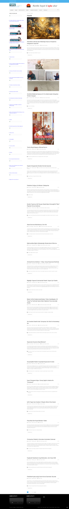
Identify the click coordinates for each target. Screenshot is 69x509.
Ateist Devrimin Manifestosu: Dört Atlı (37, 224)
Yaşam (16, 10)
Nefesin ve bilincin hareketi (13, 172)
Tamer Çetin (29, 167)
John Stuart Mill (37, 467)
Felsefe (40, 10)
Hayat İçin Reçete (35, 411)
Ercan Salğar (39, 156)
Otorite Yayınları (45, 156)
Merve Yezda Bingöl (30, 226)
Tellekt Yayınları (54, 351)
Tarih (41, 478)
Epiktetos (29, 194)
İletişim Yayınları (46, 332)
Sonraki (35, 492)
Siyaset (27, 10)
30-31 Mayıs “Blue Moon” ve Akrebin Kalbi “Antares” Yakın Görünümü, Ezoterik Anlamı (16, 21)
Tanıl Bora (55, 332)
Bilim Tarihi (31, 156)
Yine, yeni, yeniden (12, 145)
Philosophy (41, 467)
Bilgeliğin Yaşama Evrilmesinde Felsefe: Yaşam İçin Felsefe (42, 280)
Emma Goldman (47, 215)
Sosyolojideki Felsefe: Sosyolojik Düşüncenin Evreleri (40, 361)
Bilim (38, 149)
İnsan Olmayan (42, 391)
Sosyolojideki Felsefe (54, 391)
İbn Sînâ (43, 332)
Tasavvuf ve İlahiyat (34, 10)
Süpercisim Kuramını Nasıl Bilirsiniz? (36, 342)
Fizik (42, 351)
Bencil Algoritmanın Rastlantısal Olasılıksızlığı (15, 98)
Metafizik (50, 448)
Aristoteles (29, 332)
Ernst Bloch (37, 332)
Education (29, 252)
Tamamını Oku (30, 108)
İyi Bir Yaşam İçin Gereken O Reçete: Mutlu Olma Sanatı (41, 402)
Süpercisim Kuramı (49, 351)
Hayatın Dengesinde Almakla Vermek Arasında (39, 166)
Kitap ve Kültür (21, 10)
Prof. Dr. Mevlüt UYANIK (31, 45)
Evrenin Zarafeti (37, 351)
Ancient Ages (34, 448)
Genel (42, 282)
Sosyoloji (28, 168)
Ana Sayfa (28, 13)
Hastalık (10, 119)
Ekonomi (39, 167)
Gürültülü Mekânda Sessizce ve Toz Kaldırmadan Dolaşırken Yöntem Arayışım (42, 95)
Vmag (22, 507)
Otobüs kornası (11, 132)
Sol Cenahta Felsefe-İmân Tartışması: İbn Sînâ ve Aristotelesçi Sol (43, 322)
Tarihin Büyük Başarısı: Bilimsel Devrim (37, 147)
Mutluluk (39, 411)
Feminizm (54, 215)
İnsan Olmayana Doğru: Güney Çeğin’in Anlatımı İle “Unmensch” (40, 381)
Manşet (46, 45)
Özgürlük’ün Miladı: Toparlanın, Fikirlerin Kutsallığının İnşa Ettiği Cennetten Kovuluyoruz (16, 42)
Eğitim (39, 245)
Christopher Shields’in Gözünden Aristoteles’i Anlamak (41, 439)
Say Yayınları (43, 411)
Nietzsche (49, 391)
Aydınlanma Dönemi (31, 391)
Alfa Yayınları (30, 448)
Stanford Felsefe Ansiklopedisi (47, 467)
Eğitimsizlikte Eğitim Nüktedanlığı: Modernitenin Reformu (42, 243)
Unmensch (29, 392)
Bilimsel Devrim (35, 156)
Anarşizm (29, 215)
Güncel (44, 167)
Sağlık (50, 304)
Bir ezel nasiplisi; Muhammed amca (14, 158)
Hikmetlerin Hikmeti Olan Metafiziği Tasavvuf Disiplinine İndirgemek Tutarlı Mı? (41, 42)
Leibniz (50, 332)
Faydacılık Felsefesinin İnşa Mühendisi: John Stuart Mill (41, 458)
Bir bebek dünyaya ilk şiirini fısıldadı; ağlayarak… (16, 126)
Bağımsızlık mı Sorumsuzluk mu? (14, 179)
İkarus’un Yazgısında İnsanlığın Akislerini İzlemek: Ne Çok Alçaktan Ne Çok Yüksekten (16, 64)
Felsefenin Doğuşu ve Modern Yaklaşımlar (38, 185)
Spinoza (53, 332)
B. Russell (29, 411)
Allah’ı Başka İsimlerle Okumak (13, 91)
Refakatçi (10, 152)
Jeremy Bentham (32, 467)
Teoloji (51, 226)
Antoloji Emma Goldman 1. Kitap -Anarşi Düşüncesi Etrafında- (43, 262)
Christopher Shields (42, 448)
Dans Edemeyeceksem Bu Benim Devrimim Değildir (38, 215)
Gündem (11, 10)
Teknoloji (45, 10)
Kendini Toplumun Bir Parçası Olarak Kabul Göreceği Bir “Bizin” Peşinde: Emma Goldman (43, 205)
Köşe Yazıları (43, 45)
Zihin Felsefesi (30, 352)
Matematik (44, 351)
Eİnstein (33, 351)
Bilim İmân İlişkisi (33, 332)
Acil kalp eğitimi (11, 139)
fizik (44, 226)
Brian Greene (30, 351)
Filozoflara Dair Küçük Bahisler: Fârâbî (37, 420)
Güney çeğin (38, 391)
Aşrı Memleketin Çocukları (13, 35)
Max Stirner (46, 391)
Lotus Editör (29, 149)
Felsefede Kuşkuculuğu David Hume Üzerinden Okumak (41, 476)
